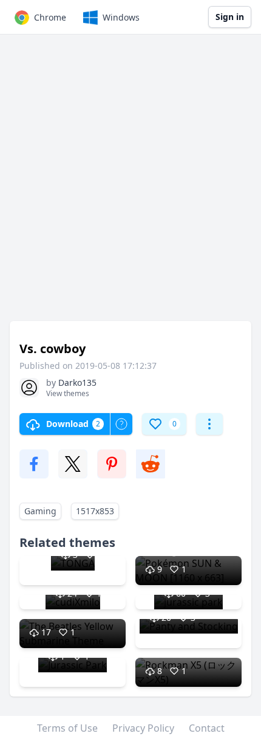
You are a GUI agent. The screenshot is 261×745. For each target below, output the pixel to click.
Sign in (229, 16)
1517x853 (95, 511)
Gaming (40, 511)
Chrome (50, 17)
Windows (121, 17)
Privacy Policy (143, 728)
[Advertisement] (130, 183)
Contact (207, 728)
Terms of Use (67, 728)
